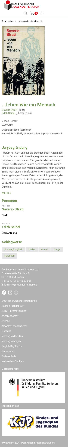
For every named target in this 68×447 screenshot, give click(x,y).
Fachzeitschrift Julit (13, 305)
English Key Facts (12, 346)
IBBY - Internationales (14, 310)
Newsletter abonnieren (14, 326)
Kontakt (6, 331)
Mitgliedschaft (10, 315)
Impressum (8, 351)
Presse (6, 321)
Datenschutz (9, 356)
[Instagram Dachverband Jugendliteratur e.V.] (16, 293)
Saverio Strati (9, 109)
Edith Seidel (8, 113)
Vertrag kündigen (11, 341)
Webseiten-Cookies (13, 361)
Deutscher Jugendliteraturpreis (19, 300)
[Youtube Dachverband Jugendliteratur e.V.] (10, 293)
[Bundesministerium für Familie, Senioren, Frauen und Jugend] (33, 387)
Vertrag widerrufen (12, 336)
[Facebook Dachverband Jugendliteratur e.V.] (4, 293)
